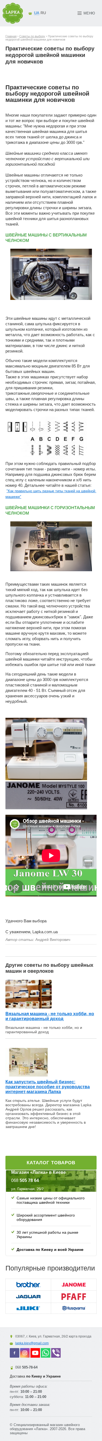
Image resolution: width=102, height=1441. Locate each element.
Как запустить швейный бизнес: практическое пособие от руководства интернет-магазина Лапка (47, 1087)
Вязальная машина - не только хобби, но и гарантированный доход (49, 1016)
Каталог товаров (51, 1162)
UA (36, 13)
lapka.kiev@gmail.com (32, 1343)
